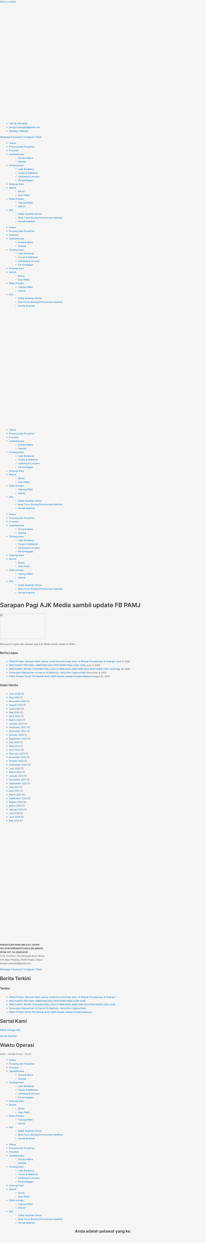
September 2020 (18, 798)
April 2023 (14, 749)
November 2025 (17, 701)
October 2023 (16, 734)
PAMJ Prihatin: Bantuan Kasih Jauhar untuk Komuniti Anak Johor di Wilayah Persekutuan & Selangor (62, 661)
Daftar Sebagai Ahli (10, 1030)
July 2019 (14, 813)
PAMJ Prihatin (16, 199)
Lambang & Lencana (28, 176)
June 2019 (14, 816)
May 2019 (14, 820)
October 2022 (16, 760)
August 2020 (16, 802)
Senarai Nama (25, 158)
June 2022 (14, 768)
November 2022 (17, 757)
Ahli (11, 210)
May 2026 (14, 697)
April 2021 (14, 790)
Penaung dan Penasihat (21, 146)
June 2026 (14, 693)
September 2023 (18, 738)
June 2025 (14, 708)
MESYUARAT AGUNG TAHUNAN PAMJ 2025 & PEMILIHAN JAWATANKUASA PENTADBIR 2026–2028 (62, 668)
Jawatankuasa (16, 154)
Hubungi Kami (16, 184)
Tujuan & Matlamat (28, 172)
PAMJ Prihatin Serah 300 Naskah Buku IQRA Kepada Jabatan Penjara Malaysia (50, 676)
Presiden (14, 150)
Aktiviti (12, 187)
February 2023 (17, 753)
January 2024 (16, 723)
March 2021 (15, 794)
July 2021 (14, 787)
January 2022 (16, 775)
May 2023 (14, 746)
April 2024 (14, 716)
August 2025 (16, 705)
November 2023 (17, 731)
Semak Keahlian (26, 221)
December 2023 (17, 727)
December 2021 (17, 779)
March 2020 (15, 805)
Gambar (22, 161)
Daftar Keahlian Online (30, 213)
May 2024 (14, 712)
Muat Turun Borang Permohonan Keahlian (40, 217)
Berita (21, 191)
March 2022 (15, 772)
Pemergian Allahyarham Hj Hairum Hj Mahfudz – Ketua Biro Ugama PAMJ (47, 672)
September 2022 (18, 764)
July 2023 (14, 742)
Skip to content (8, 1)
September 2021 (18, 783)
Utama (12, 143)
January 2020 (16, 809)
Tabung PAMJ (25, 202)
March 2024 (15, 719)
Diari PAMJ (24, 195)
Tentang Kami (16, 165)
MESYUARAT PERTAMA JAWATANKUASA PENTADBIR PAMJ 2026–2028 (47, 665)
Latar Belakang (26, 169)
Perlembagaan (25, 180)
